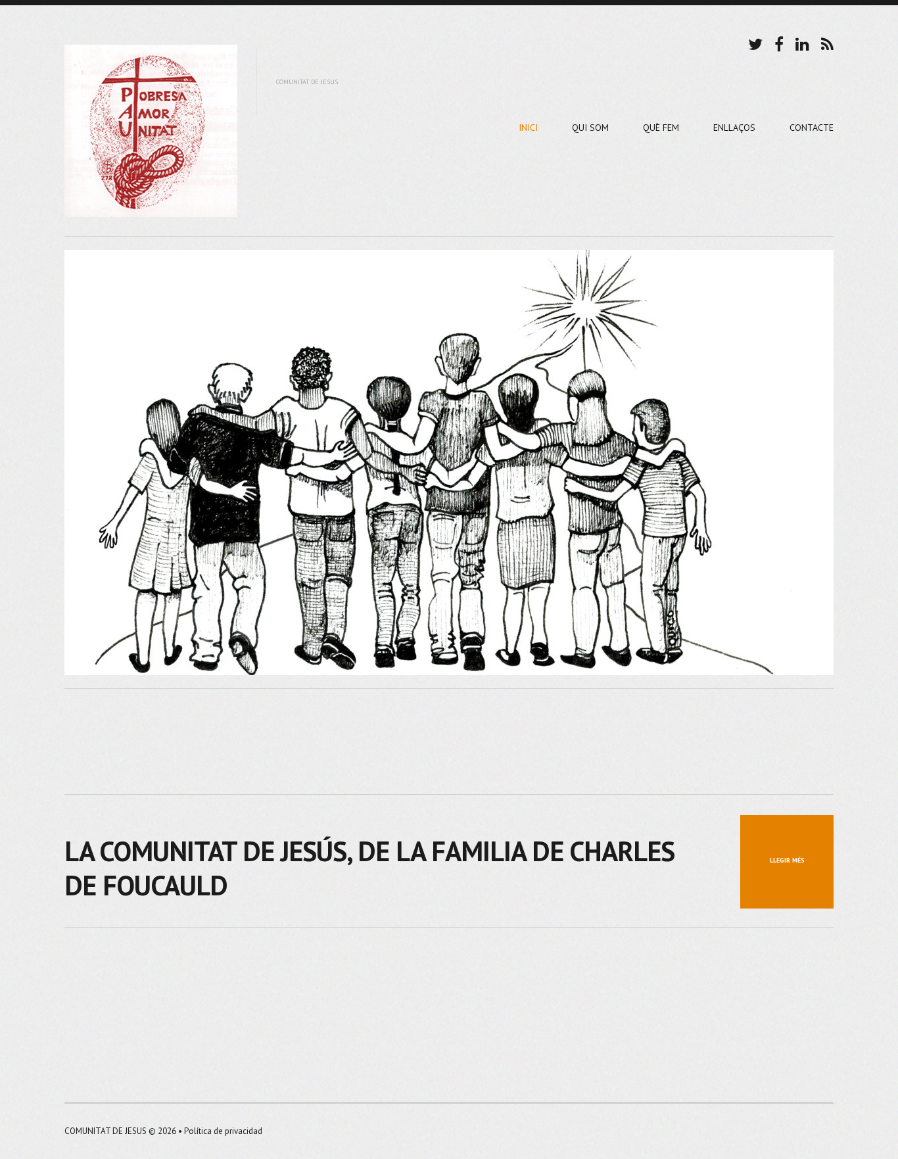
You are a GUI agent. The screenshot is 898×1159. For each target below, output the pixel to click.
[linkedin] (802, 42)
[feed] (827, 42)
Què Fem (661, 127)
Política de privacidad (223, 1131)
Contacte (812, 127)
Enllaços (734, 127)
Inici (528, 127)
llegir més (787, 860)
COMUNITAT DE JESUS (105, 1131)
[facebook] (779, 42)
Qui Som (590, 127)
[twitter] (755, 42)
